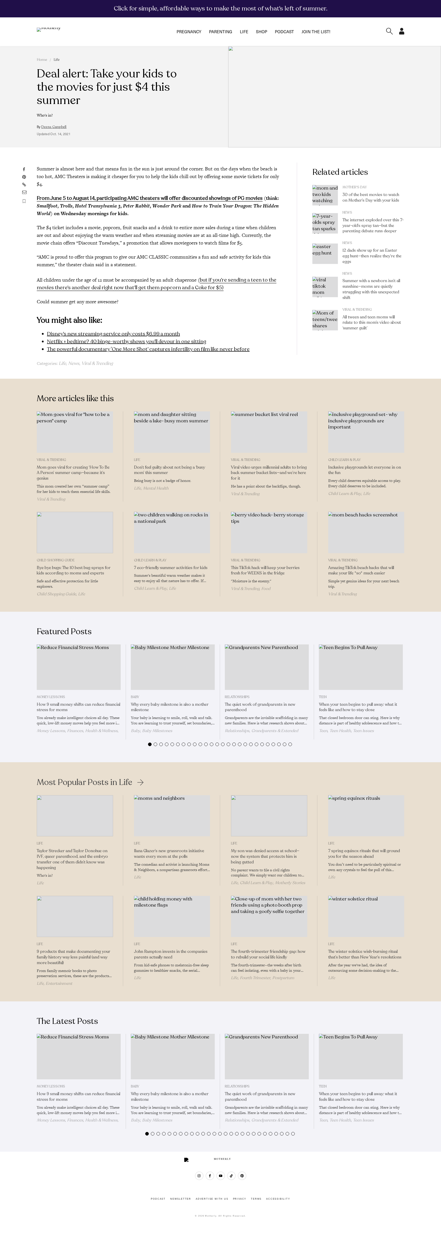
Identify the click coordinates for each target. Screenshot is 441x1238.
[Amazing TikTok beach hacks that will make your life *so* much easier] (366, 532)
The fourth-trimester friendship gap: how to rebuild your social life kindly (268, 954)
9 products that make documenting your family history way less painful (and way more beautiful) (73, 957)
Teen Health (340, 731)
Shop (261, 31)
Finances (75, 731)
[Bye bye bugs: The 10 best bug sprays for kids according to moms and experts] (75, 532)
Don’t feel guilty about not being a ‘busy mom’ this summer (169, 470)
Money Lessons (51, 697)
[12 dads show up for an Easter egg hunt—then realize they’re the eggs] (325, 254)
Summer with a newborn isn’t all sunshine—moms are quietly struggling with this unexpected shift (371, 289)
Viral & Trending (97, 363)
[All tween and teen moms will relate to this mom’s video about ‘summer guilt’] (325, 320)
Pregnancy (189, 31)
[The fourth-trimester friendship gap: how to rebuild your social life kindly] (269, 916)
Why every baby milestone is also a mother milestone (170, 707)
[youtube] (220, 1176)
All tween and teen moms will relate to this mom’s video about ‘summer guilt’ (371, 322)
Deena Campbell (54, 127)
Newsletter (180, 1199)
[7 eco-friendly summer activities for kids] (172, 532)
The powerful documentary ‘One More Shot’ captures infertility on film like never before (148, 349)
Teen (323, 697)
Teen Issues (363, 731)
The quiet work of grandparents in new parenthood (260, 707)
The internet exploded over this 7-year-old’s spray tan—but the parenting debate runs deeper (373, 225)
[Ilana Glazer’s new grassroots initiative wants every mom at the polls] (172, 816)
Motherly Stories (290, 883)
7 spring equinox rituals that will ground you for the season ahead (364, 853)
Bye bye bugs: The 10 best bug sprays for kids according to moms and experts (74, 570)
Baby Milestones (157, 731)
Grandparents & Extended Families (261, 733)
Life (244, 31)
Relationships (237, 697)
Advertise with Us (212, 1199)
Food (265, 589)
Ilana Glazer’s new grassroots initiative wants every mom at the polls (169, 853)
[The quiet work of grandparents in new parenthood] (267, 667)
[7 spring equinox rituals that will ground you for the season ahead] (366, 816)
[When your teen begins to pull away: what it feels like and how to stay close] (361, 667)
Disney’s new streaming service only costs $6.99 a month (113, 333)
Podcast (284, 31)
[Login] (401, 33)
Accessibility (278, 1199)
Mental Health (155, 488)
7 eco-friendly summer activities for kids (170, 568)
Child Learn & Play (344, 460)
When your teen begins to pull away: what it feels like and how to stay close (358, 707)
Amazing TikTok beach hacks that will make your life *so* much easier (361, 570)
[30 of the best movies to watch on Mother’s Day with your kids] (325, 195)
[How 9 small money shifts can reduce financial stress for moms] (79, 667)
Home (42, 59)
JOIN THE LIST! (316, 31)
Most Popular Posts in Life (84, 782)
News (73, 363)
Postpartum (283, 978)
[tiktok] (231, 1176)
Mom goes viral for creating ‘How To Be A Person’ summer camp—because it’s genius (73, 473)
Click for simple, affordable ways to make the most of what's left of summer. (220, 8)
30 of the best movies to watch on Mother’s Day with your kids (370, 197)
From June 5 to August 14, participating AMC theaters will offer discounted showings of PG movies (150, 198)
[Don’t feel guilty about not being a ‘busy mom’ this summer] (172, 432)
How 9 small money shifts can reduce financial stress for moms (78, 707)
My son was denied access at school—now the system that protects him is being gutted (265, 856)
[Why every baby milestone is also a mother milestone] (173, 667)
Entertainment (59, 983)
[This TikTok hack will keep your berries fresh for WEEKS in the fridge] (269, 532)
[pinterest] (242, 1176)
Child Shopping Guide (56, 560)
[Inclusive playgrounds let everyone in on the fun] (366, 432)
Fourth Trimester (255, 978)
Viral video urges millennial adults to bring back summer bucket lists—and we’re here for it (269, 473)
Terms (256, 1199)
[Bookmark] (24, 201)
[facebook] (210, 1176)
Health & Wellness (101, 731)
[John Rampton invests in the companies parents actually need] (172, 916)
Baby (135, 697)
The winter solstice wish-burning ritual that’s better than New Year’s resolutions (364, 954)
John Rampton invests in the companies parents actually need (170, 954)
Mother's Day (354, 187)
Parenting (220, 31)
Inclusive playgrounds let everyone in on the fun (364, 470)
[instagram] (199, 1176)
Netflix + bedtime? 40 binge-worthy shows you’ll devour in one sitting (126, 341)
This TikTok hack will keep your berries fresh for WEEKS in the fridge (265, 570)
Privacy (240, 1199)
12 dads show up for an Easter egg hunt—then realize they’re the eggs (371, 256)
